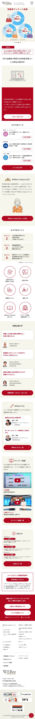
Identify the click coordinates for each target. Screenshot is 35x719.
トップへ (31, 716)
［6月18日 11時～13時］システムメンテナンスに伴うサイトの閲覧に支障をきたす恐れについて (17, 549)
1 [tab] (14, 42)
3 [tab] (18, 42)
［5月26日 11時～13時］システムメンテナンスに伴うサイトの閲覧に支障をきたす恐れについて (17, 557)
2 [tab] (16, 42)
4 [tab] (20, 42)
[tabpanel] (17, 24)
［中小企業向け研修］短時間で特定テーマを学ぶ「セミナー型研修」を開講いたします (17, 52)
